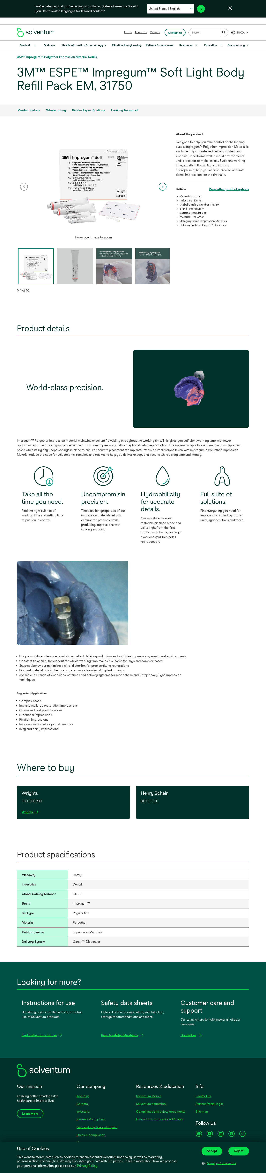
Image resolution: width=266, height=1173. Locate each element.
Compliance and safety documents (160, 1111)
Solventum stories (148, 1096)
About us (83, 1096)
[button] (219, 1163)
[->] (201, 9)
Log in (128, 32)
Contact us (203, 1096)
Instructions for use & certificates (159, 1119)
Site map (202, 1111)
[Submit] (224, 32)
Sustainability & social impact (97, 1127)
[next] (162, 187)
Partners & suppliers (91, 1119)
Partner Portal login (209, 1104)
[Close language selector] (230, 8)
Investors (141, 32)
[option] (93, 186)
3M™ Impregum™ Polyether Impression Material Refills (57, 57)
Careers (155, 32)
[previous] (24, 187)
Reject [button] (238, 1151)
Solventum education (151, 1104)
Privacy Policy (87, 1166)
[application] (93, 183)
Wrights (28, 812)
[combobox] (208, 32)
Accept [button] (212, 1151)
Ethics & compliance (91, 1135)
